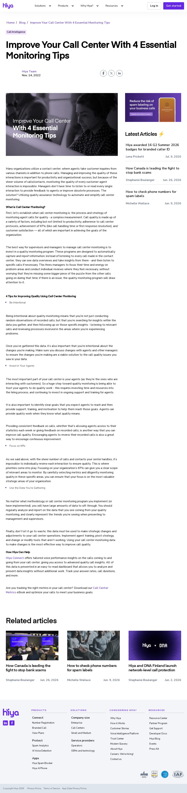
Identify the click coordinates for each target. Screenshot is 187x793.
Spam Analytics (40, 745)
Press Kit (154, 749)
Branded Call (39, 728)
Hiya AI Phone (39, 768)
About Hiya (116, 749)
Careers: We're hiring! (121, 754)
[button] (43, 6)
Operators (76, 745)
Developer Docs (158, 733)
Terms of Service (51, 788)
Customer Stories (119, 728)
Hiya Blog (154, 738)
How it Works (117, 723)
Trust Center (117, 738)
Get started (173, 5)
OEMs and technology (83, 750)
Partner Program (158, 723)
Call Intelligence (16, 32)
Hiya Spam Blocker (42, 763)
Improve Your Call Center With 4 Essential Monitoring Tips (70, 23)
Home (11, 23)
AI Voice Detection (41, 750)
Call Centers (78, 728)
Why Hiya (115, 718)
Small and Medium (81, 733)
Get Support (156, 728)
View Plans (38, 733)
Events (153, 743)
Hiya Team (29, 71)
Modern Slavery (118, 743)
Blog (22, 23)
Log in (154, 5)
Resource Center (158, 718)
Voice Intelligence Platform (124, 733)
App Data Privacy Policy (74, 788)
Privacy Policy (34, 788)
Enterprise (76, 722)
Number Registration (43, 722)
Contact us (116, 759)
